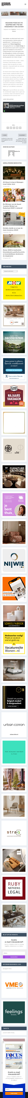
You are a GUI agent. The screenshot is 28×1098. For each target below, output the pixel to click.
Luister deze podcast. (8, 99)
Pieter (4, 90)
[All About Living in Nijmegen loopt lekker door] (14, 173)
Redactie (13, 29)
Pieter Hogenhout (16, 44)
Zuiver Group (19, 46)
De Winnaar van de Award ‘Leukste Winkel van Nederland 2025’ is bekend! (12, 206)
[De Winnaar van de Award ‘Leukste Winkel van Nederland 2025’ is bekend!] (14, 195)
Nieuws (14, 31)
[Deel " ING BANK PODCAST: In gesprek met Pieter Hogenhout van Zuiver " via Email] (17, 127)
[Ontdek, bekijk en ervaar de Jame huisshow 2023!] (14, 219)
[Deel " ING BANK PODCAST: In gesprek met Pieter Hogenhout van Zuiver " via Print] (20, 127)
